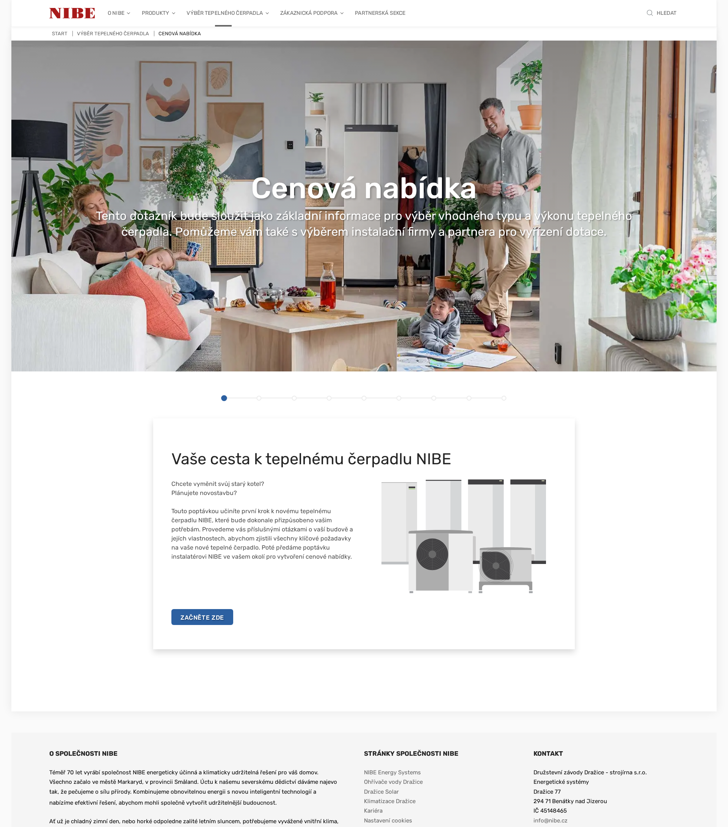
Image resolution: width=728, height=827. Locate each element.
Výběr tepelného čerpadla (225, 13)
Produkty (155, 13)
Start (59, 33)
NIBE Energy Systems (392, 772)
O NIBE (116, 13)
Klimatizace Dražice (390, 801)
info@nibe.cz (550, 820)
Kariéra (374, 810)
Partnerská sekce (380, 13)
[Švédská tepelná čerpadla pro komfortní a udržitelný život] (72, 13)
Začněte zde (202, 617)
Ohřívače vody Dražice (393, 781)
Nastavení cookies (388, 820)
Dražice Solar (381, 791)
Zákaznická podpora (308, 13)
